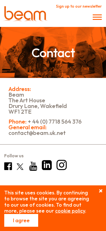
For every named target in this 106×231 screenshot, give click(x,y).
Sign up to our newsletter (79, 6)
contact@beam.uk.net (37, 133)
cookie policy (70, 210)
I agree (21, 220)
